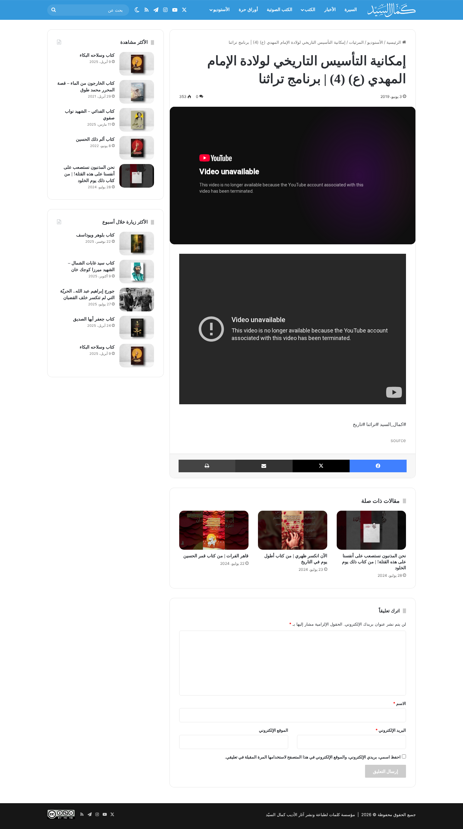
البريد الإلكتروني (390, 730)
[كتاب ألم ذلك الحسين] (136, 148)
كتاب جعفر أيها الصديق (94, 319)
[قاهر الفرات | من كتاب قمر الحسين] (214, 530)
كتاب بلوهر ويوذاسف (95, 235)
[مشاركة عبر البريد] (263, 466)
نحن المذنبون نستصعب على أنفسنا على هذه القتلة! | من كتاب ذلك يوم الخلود (374, 562)
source (398, 440)
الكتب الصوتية (279, 9)
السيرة (351, 9)
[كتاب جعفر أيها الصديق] (136, 327)
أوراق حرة (248, 9)
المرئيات (356, 42)
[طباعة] (207, 466)
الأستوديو (221, 9)
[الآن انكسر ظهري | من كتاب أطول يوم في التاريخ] (292, 530)
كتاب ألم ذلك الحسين (95, 139)
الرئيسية (394, 42)
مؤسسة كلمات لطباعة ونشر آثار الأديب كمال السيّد (310, 814)
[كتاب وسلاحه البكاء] (136, 64)
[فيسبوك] (378, 466)
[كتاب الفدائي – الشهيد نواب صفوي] (136, 120)
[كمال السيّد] (392, 10)
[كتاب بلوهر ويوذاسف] (136, 243)
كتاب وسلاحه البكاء (97, 55)
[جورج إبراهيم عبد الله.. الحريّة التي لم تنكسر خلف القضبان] (136, 299)
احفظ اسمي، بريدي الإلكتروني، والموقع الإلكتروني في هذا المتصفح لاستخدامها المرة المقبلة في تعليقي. (313, 756)
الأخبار (330, 9)
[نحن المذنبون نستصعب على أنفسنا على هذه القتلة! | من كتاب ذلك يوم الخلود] (371, 530)
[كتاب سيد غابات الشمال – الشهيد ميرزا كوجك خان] (136, 271)
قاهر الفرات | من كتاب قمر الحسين (216, 556)
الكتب (310, 9)
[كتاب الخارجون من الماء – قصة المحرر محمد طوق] (136, 92)
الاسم (399, 703)
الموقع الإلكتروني (273, 730)
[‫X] (321, 466)
